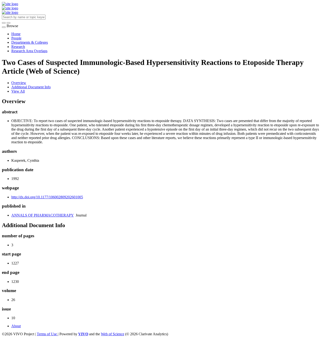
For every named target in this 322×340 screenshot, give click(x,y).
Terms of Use (47, 334)
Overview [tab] (18, 83)
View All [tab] (18, 91)
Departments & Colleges (29, 42)
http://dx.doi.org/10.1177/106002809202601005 (47, 197)
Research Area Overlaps (29, 51)
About (16, 326)
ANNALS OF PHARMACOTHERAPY (42, 215)
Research (18, 47)
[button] (4, 23)
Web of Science (112, 334)
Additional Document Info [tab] (31, 87)
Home (16, 34)
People (16, 38)
